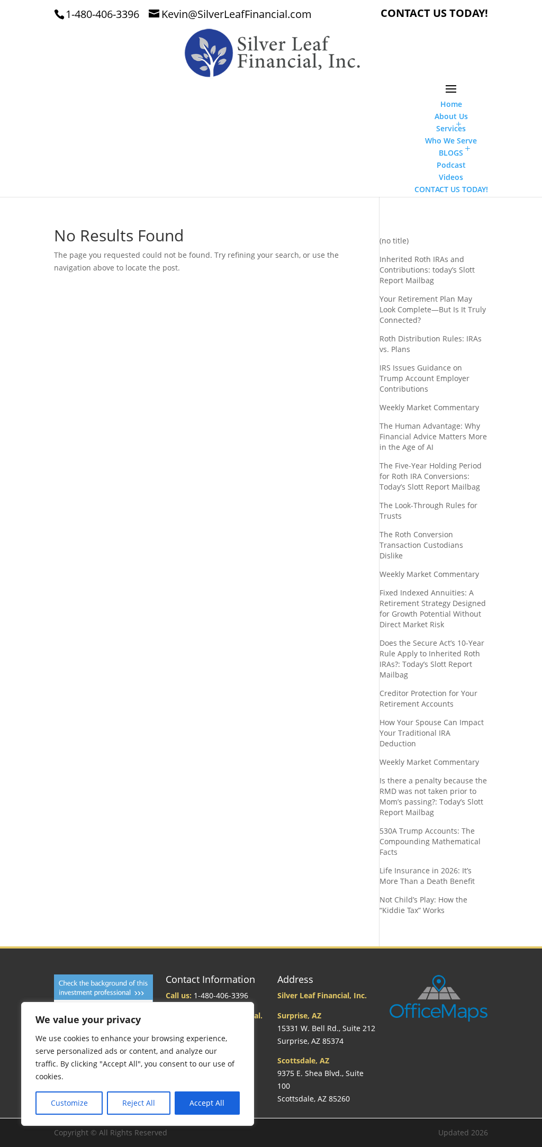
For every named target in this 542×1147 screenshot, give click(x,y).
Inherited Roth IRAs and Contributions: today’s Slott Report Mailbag (427, 269)
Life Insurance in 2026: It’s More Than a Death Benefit (427, 875)
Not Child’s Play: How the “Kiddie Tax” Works (423, 905)
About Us (451, 116)
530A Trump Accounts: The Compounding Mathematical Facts (430, 841)
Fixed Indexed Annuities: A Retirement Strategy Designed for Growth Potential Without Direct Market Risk (433, 608)
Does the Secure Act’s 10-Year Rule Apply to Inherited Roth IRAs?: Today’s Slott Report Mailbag (432, 659)
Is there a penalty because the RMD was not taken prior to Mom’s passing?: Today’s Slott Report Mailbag (433, 796)
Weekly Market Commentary (429, 407)
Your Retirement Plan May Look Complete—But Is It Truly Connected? (433, 309)
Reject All (138, 1103)
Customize (69, 1103)
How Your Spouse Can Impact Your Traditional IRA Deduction (432, 732)
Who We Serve (451, 141)
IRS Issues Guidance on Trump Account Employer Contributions (424, 378)
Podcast (451, 165)
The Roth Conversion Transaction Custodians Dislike (421, 545)
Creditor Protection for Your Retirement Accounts (428, 698)
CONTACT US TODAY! (434, 14)
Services (451, 128)
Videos (451, 177)
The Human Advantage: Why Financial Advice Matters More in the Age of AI (433, 436)
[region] (137, 1064)
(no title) (394, 241)
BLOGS (451, 153)
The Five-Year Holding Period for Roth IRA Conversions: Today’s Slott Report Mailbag (431, 476)
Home (451, 104)
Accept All (206, 1103)
